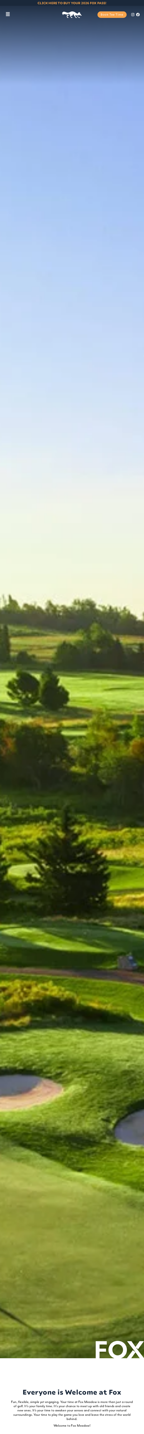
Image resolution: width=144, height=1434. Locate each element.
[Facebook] (138, 14)
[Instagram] (133, 14)
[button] (7, 15)
